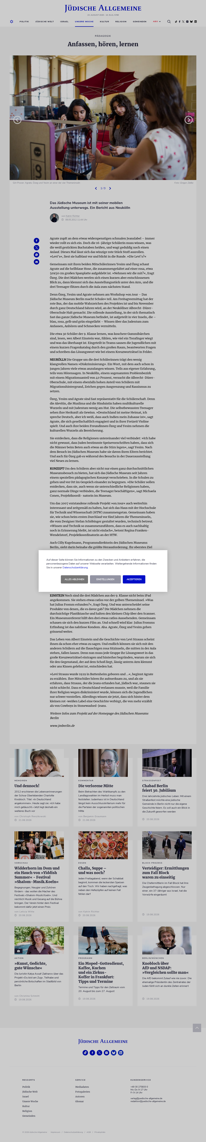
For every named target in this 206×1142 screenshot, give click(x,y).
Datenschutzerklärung (75, 567)
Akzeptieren (134, 579)
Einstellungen (105, 579)
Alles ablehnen (74, 579)
